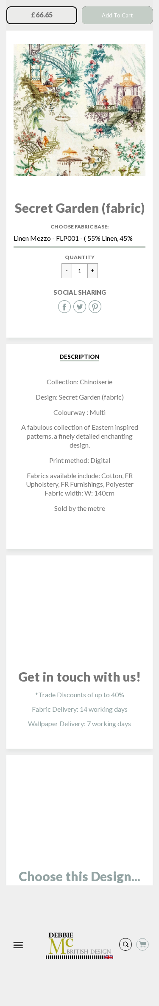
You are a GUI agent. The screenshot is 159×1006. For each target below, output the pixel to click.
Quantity (80, 257)
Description (79, 356)
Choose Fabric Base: (79, 226)
